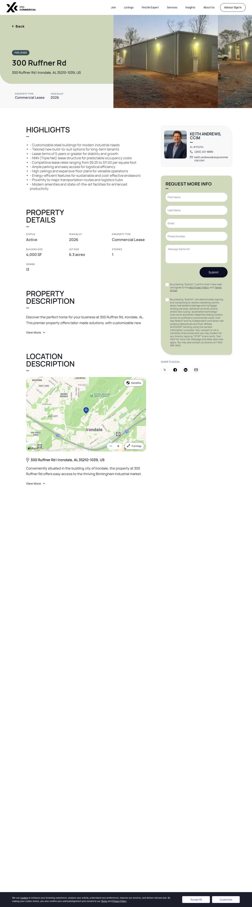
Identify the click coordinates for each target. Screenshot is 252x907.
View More (33, 332)
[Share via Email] (196, 370)
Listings (129, 7)
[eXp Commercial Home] (21, 7)
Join (113, 7)
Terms (104, 901)
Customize (226, 899)
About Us (209, 7)
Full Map (136, 446)
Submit (213, 272)
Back (20, 26)
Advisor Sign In (233, 7)
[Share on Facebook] (175, 370)
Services (172, 7)
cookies (24, 898)
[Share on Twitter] (164, 370)
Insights (190, 7)
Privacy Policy (119, 901)
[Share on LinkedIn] (185, 370)
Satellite (136, 383)
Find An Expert (150, 7)
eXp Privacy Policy (199, 287)
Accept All (196, 899)
